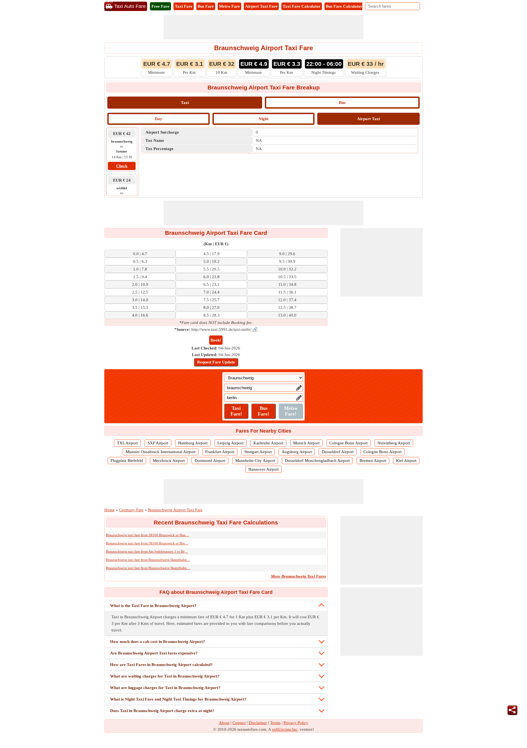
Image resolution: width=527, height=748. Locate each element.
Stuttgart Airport (258, 452)
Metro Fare (229, 6)
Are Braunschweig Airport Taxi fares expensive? (154, 653)
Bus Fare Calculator (344, 6)
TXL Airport (127, 443)
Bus (342, 102)
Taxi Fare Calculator (302, 6)
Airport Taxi (368, 119)
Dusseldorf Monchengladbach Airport (317, 460)
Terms (275, 723)
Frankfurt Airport (219, 452)
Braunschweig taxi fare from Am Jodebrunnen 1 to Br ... (147, 551)
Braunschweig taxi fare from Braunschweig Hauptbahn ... (148, 560)
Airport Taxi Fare (261, 6)
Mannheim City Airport (255, 460)
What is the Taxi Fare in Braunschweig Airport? (153, 605)
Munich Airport (306, 443)
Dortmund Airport (210, 460)
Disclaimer (258, 723)
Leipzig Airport (230, 443)
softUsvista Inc (285, 729)
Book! (216, 340)
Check (121, 166)
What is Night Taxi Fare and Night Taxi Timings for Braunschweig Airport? (178, 699)
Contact (239, 723)
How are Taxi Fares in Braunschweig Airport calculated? (161, 664)
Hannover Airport (263, 469)
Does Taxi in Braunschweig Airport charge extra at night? (162, 711)
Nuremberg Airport (393, 443)
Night (263, 119)
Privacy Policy (296, 723)
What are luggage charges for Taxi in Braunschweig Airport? (165, 687)
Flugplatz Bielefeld (127, 460)
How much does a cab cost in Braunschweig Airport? (157, 641)
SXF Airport (158, 443)
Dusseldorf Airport (338, 452)
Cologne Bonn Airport (348, 443)
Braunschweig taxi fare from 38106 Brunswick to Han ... (147, 535)
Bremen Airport (373, 460)
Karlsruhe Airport (268, 443)
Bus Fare (206, 6)
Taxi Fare (183, 6)
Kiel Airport (406, 460)
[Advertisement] (263, 27)
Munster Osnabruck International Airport (160, 452)
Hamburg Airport (193, 443)
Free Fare (160, 6)
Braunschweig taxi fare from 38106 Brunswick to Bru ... (147, 543)
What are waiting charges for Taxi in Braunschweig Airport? (165, 676)
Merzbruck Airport (169, 460)
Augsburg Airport (297, 452)
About (224, 723)
